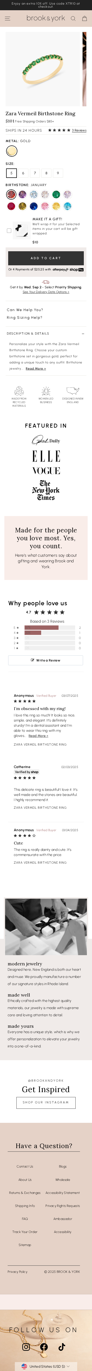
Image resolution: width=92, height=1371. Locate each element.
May (56, 194)
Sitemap (25, 1245)
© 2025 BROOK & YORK (62, 1272)
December (67, 206)
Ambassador (62, 1219)
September (33, 206)
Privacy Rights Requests (62, 1206)
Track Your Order (25, 1232)
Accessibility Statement (62, 1193)
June (67, 194)
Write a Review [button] (48, 660)
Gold (12, 151)
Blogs (63, 1166)
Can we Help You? (25, 310)
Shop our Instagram (46, 1102)
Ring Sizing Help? (25, 317)
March (33, 194)
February (22, 194)
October (45, 206)
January (11, 194)
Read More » (36, 368)
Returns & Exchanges (25, 1193)
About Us (25, 1180)
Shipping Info (25, 1206)
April (45, 194)
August (22, 206)
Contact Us (25, 1166)
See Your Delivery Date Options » (46, 292)
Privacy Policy (17, 1272)
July (11, 206)
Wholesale (62, 1180)
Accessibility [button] (63, 1232)
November (56, 206)
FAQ (25, 1219)
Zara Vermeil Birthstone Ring (40, 744)
